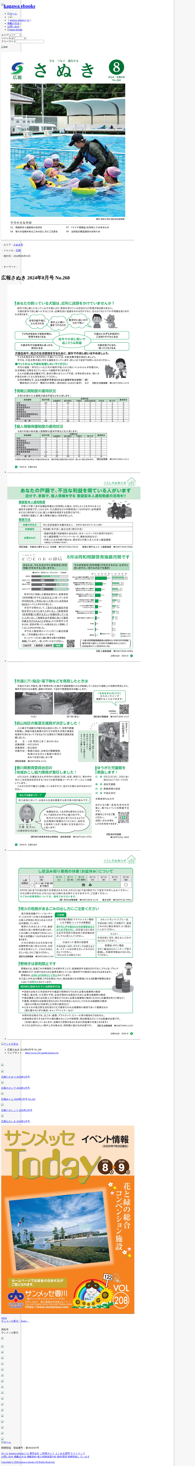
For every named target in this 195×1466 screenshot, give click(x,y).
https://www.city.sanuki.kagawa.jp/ (42, 1053)
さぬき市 (18, 244)
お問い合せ (13, 26)
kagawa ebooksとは (20, 20)
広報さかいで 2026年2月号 (15, 1088)
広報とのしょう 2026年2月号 (16, 1110)
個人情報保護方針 (47, 1456)
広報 (18, 250)
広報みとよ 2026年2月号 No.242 (18, 1099)
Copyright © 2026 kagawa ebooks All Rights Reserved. (28, 1462)
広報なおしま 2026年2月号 (15, 1121)
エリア (5, 35)
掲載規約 (32, 1456)
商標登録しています (79, 1456)
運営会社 (34, 1453)
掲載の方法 (13, 23)
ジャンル (6, 38)
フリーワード (8, 41)
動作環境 (62, 1456)
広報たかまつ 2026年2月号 (15, 1077)
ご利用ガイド (47, 1453)
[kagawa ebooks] (18, 6)
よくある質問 (62, 1453)
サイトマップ (77, 1453)
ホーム (5, 1453)
